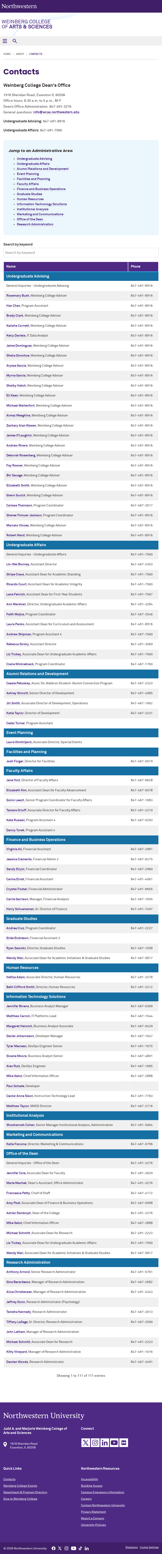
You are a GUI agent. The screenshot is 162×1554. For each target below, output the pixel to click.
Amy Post (13, 1203)
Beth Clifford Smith (20, 987)
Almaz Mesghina (18, 415)
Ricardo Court (16, 584)
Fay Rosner (14, 465)
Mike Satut (14, 1076)
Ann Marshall (16, 604)
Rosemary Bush (17, 295)
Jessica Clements (19, 859)
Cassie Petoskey (18, 683)
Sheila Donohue (17, 355)
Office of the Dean (30, 219)
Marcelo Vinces (17, 525)
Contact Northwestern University (103, 1505)
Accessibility (89, 1479)
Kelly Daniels (16, 335)
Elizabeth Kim (16, 790)
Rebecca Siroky (17, 644)
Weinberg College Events (20, 1485)
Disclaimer (132, 1547)
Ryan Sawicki (16, 948)
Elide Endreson (17, 938)
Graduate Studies (29, 194)
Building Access (91, 1485)
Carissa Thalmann (19, 505)
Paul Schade (15, 1086)
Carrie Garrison (17, 899)
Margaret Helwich (19, 1026)
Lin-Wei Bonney (17, 564)
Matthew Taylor (17, 1106)
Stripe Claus (15, 574)
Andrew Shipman (18, 634)
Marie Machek (16, 1183)
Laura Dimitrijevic (19, 742)
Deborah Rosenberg (20, 455)
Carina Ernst (15, 879)
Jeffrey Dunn (15, 1302)
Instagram (95, 1442)
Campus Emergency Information (102, 1492)
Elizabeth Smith (18, 485)
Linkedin (104, 1442)
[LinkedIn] (87, 1548)
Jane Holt (13, 780)
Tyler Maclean (16, 1046)
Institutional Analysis (33, 209)
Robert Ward (15, 535)
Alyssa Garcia (16, 365)
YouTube (114, 1442)
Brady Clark (14, 315)
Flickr (123, 1442)
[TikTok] (80, 1548)
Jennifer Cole (16, 1173)
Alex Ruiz (13, 1066)
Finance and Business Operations (41, 189)
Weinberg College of (27, 24)
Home (7, 54)
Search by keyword (18, 244)
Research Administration (35, 224)
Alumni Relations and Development (43, 168)
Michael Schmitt (18, 1233)
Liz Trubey (13, 654)
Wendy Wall (14, 958)
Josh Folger (14, 761)
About (20, 54)
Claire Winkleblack (20, 664)
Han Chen (13, 305)
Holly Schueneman (20, 909)
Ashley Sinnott (17, 693)
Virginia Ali (14, 849)
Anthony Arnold (18, 1272)
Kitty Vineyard (16, 1351)
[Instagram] (66, 1548)
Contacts (9, 1479)
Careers (86, 1498)
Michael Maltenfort (20, 405)
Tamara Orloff (16, 810)
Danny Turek (15, 830)
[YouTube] (73, 1548)
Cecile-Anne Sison (19, 1096)
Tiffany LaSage (17, 1322)
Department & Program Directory (25, 1492)
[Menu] (4, 41)
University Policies (93, 1525)
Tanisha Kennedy (18, 1312)
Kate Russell (15, 820)
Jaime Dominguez (19, 345)
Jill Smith (13, 703)
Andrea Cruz (15, 928)
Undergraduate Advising (34, 158)
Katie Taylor (15, 713)
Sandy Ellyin (15, 869)
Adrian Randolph (18, 1213)
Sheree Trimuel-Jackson (24, 515)
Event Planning (28, 174)
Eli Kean (12, 395)
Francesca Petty (18, 1193)
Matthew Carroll (18, 1016)
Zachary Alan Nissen (21, 425)
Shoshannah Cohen (20, 1125)
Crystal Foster (16, 889)
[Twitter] (60, 1548)
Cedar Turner (15, 723)
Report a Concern (92, 1518)
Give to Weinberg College (20, 1498)
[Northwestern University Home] (20, 6)
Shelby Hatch (16, 385)
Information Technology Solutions (42, 204)
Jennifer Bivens (17, 1006)
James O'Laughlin (19, 435)
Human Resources (30, 199)
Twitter (85, 1442)
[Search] (14, 41)
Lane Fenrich (15, 594)
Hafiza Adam (15, 977)
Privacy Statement (93, 1511)
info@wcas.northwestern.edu (56, 112)
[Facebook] (53, 1548)
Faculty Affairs (28, 184)
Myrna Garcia (16, 375)
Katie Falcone (16, 1144)
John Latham (15, 1331)
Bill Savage (14, 475)
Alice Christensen (19, 1292)
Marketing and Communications (40, 214)
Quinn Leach (15, 800)
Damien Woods (17, 1362)
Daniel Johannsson (20, 1036)
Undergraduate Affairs (33, 163)
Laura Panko (15, 624)
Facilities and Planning (33, 179)
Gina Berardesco (18, 1282)
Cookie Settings (149, 1547)
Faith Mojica (15, 614)
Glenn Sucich (16, 495)
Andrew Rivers (17, 445)
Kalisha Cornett (17, 325)
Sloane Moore (16, 1056)
